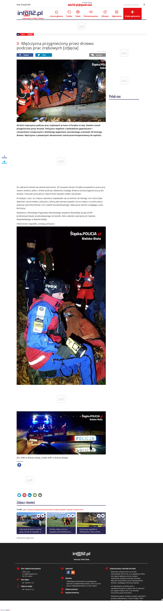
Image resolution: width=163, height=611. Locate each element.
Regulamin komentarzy (72, 592)
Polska (69, 16)
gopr (24, 510)
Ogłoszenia (117, 16)
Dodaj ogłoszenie (132, 16)
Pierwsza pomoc (91, 16)
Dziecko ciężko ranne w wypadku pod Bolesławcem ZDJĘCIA (59, 531)
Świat (78, 16)
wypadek (70, 510)
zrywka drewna (78, 510)
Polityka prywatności (71, 589)
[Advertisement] (81, 606)
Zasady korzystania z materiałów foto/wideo (123, 568)
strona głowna (56, 16)
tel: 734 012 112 (28, 583)
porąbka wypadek (60, 510)
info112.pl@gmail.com (80, 5)
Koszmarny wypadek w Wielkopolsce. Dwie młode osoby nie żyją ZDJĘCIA (90, 531)
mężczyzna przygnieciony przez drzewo (40, 510)
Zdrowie (105, 16)
